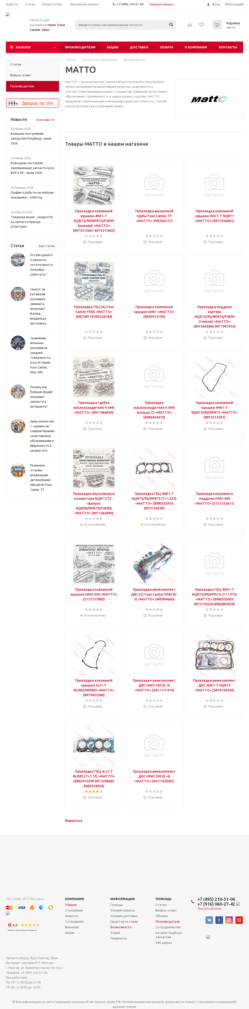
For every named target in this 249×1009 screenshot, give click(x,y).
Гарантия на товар (124, 921)
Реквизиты (118, 938)
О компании (196, 47)
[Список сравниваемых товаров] (190, 26)
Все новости (45, 119)
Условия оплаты (122, 910)
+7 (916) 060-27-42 (216, 904)
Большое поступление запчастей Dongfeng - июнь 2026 (31, 138)
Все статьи (46, 246)
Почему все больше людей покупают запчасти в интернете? (41, 396)
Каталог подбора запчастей (169, 935)
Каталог (23, 47)
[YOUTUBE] (239, 920)
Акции (112, 47)
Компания (74, 899)
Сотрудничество (168, 927)
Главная (71, 904)
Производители (80, 47)
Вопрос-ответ (166, 910)
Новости (71, 916)
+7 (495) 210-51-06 (130, 4)
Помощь (164, 899)
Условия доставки (124, 916)
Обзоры (162, 916)
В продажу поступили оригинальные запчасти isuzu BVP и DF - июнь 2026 (32, 167)
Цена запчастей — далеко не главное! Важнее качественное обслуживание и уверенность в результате (42, 436)
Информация (122, 899)
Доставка (139, 47)
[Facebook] (219, 920)
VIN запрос (164, 942)
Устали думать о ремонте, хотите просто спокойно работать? (41, 264)
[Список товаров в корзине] (226, 27)
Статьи (161, 904)
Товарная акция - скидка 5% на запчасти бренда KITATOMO (32, 221)
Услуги (115, 932)
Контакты (228, 47)
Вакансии (72, 927)
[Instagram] (229, 920)
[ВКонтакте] (209, 920)
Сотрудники (74, 921)
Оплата (166, 47)
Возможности (120, 927)
